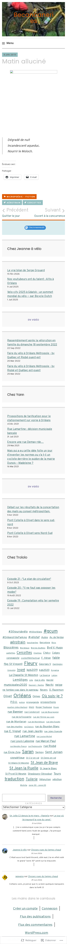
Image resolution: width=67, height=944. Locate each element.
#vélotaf (34, 637)
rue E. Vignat (12, 731)
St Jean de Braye (44, 763)
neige (58, 685)
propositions (48, 702)
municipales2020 (15, 685)
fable (56, 658)
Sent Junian (54, 752)
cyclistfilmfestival (30, 658)
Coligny (56, 653)
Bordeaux (24, 648)
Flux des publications (35, 917)
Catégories (33, 803)
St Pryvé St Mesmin (15, 773)
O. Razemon (56, 690)
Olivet (7, 696)
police (22, 702)
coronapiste (13, 658)
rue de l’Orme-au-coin (43, 717)
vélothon (57, 779)
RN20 (31, 707)
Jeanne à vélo (20, 850)
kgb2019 (32, 670)
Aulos (44, 637)
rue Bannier (15, 712)
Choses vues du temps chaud (46, 850)
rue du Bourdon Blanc (47, 726)
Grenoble (11, 670)
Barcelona (45, 642)
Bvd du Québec (38, 648)
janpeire (19, 876)
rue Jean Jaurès (33, 731)
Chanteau (38, 653)
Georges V (45, 664)
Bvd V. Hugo (55, 648)
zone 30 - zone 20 (37, 785)
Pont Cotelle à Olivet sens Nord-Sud (29, 533)
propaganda (32, 702)
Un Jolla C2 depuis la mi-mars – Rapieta (29, 816)
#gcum (51, 631)
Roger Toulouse (44, 707)
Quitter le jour (15, 213)
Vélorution (45, 779)
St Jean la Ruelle (23, 768)
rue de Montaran (16, 721)
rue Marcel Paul (46, 741)
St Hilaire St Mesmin (18, 763)
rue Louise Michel (44, 737)
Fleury (30, 664)
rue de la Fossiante (21, 717)
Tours (57, 774)
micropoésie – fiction (21, 196)
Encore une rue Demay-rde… (25, 442)
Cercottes (34, 202)
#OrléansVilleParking (15, 637)
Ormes (36, 696)
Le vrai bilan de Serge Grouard (26, 270)
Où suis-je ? (52, 696)
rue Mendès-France (18, 746)
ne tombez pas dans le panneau (20, 690)
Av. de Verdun (56, 637)
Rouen (56, 707)
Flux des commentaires (35, 925)
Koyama (55, 670)
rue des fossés (53, 722)
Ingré (21, 670)
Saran (28, 752)
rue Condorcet (32, 712)
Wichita (23, 785)
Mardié (49, 680)
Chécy (47, 653)
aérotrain (13, 202)
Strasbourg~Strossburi (40, 773)
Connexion (49, 909)
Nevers (44, 690)
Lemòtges (20, 680)
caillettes (10, 653)
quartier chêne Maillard (17, 707)
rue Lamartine (24, 736)
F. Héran (46, 658)
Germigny (58, 664)
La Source (45, 675)
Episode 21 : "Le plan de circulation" (29, 579)
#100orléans (35, 631)
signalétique (17, 758)
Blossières (11, 648)
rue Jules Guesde (53, 731)
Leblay (54, 675)
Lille (31, 680)
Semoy (39, 752)
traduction (14, 779)
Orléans (22, 696)
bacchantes (32, 642)
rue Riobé (49, 746)
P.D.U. (14, 702)
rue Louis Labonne (22, 741)
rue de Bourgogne (50, 712)
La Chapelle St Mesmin (23, 675)
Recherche (56, 798)
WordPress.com (36, 933)
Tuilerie (32, 779)
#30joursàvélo (18, 632)
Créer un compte (25, 909)
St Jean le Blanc (48, 768)
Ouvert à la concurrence (49, 213)
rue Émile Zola (12, 752)
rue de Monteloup (36, 722)
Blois (54, 643)
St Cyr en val (32, 758)
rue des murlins (15, 726)
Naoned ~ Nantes (36, 685)
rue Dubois (29, 727)
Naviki (50, 685)
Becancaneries (33, 17)
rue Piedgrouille (35, 746)
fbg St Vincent (13, 664)
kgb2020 (44, 670)
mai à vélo (40, 680)
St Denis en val (48, 758)
